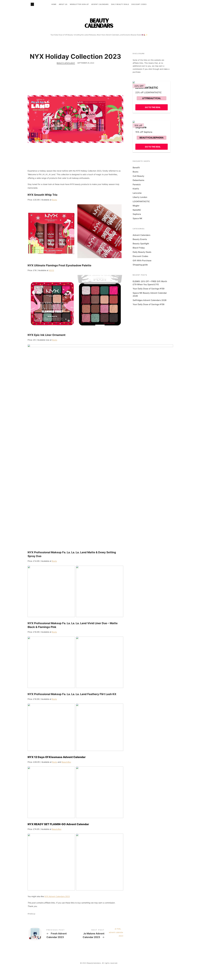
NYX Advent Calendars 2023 (57, 896)
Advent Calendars (100, 4)
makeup (32, 914)
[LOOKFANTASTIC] (151, 82)
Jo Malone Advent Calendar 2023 (99, 934)
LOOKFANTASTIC (141, 201)
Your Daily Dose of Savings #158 (148, 304)
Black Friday (139, 247)
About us (63, 4)
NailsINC (137, 210)
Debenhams (138, 180)
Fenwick (137, 184)
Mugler (136, 205)
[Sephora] (151, 122)
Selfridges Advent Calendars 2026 (149, 300)
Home (53, 4)
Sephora (137, 214)
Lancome (137, 193)
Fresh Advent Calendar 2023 (51, 934)
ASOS (51, 270)
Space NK (137, 218)
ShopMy (32, 4)
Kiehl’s (136, 188)
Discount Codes (139, 4)
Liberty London (140, 197)
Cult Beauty (138, 176)
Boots (54, 200)
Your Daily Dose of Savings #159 (148, 288)
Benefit (136, 167)
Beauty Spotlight (66, 63)
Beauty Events (140, 239)
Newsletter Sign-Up (79, 4)
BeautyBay (66, 762)
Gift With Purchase (142, 260)
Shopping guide (140, 264)
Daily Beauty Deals (120, 4)
